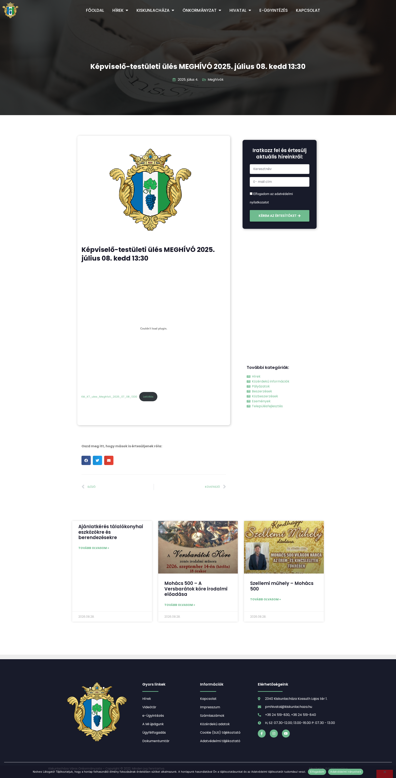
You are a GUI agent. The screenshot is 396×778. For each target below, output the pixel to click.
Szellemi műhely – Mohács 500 (282, 586)
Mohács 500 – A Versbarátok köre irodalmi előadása (195, 588)
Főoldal (95, 10)
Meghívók (216, 79)
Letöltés (148, 396)
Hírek (118, 10)
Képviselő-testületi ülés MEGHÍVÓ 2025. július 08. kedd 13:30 (198, 66)
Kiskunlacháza (153, 10)
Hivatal (238, 10)
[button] (86, 460)
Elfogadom (317, 771)
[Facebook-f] (262, 733)
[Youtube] (286, 733)
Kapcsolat (308, 10)
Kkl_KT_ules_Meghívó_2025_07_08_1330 (109, 396)
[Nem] (384, 774)
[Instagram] (274, 733)
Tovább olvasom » (93, 548)
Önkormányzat (200, 10)
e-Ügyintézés (273, 10)
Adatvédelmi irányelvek (345, 771)
